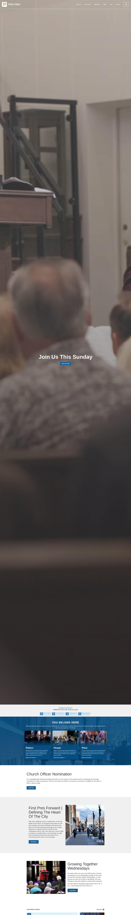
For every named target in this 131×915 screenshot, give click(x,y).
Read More (33, 841)
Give (111, 4)
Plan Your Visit (65, 363)
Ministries (97, 4)
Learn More (73, 890)
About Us (78, 4)
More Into (31, 787)
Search (118, 4)
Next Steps (88, 4)
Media (105, 4)
